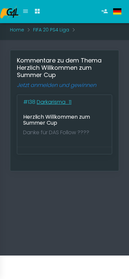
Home (17, 29)
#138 (30, 102)
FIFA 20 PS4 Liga (51, 29)
